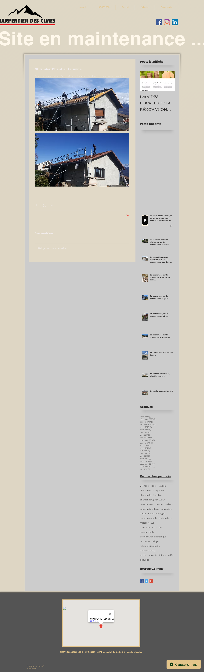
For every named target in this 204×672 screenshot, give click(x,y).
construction (146, 504)
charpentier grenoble (151, 495)
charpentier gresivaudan (152, 499)
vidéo (170, 555)
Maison (162, 486)
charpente (145, 490)
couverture (166, 509)
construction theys (149, 509)
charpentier (158, 490)
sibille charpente (148, 555)
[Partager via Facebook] (36, 205)
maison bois (165, 518)
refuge (155, 541)
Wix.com (33, 668)
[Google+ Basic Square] (151, 581)
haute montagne (156, 513)
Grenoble (144, 486)
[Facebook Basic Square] (142, 581)
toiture (162, 555)
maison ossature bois (151, 527)
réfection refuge (148, 550)
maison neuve (147, 522)
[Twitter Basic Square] (146, 581)
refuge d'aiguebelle (150, 546)
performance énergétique (153, 536)
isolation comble (148, 518)
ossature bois (147, 532)
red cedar (145, 541)
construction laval (164, 504)
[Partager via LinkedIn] (51, 205)
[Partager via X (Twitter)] (44, 205)
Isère (154, 486)
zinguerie (144, 559)
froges (143, 513)
